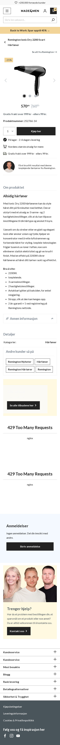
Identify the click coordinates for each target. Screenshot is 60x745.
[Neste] (54, 81)
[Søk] (53, 20)
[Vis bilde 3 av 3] (35, 96)
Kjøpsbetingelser (12, 706)
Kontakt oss (17, 631)
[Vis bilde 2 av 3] (30, 96)
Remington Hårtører (20, 369)
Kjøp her (36, 131)
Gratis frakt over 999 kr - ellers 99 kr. (25, 114)
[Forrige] (5, 81)
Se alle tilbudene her (22, 405)
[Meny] (7, 11)
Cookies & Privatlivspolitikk (18, 720)
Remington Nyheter (19, 361)
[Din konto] (45, 11)
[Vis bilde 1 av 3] (24, 96)
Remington (44, 369)
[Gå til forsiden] (30, 11)
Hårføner (42, 361)
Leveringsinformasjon (15, 713)
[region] (30, 77)
